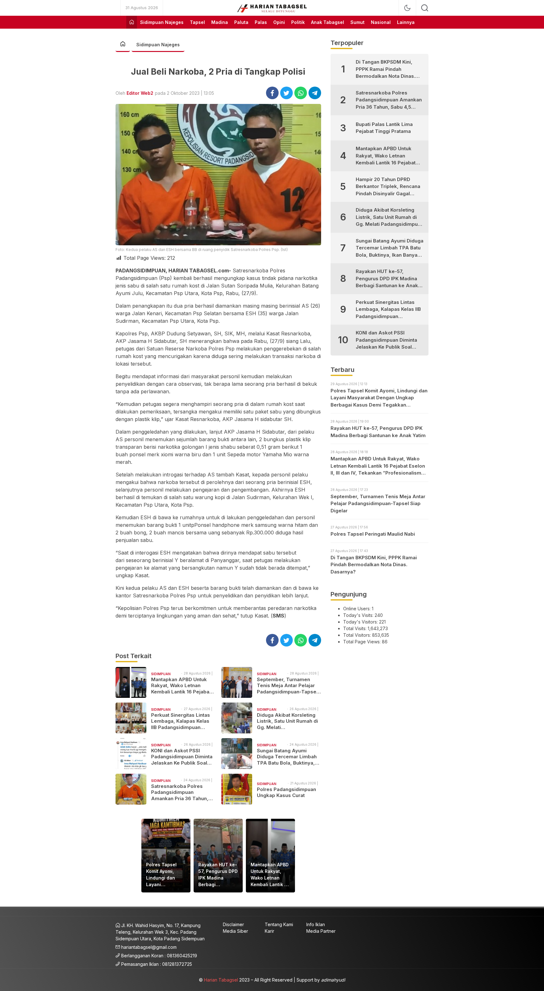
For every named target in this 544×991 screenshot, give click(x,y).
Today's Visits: (359, 615)
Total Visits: (355, 628)
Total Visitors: (357, 635)
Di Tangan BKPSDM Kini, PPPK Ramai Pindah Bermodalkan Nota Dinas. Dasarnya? (385, 69)
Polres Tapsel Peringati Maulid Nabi (373, 534)
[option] (166, 855)
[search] (424, 8)
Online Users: (357, 608)
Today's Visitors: (361, 621)
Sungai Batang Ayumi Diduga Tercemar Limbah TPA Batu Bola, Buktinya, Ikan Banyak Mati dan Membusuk (287, 757)
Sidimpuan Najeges (158, 44)
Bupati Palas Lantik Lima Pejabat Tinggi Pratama (384, 127)
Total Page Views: (362, 641)
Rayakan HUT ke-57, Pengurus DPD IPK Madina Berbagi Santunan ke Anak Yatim (218, 875)
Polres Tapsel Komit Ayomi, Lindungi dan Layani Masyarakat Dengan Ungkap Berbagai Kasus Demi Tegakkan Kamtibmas (164, 875)
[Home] (131, 22)
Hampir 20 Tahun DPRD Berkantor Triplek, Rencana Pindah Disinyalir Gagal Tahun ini (388, 186)
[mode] (407, 8)
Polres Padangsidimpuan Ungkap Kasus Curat (286, 792)
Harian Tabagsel (221, 979)
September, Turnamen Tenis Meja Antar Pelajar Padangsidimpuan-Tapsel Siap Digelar (287, 685)
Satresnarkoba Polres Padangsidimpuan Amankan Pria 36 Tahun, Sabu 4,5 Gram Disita (179, 792)
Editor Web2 (140, 93)
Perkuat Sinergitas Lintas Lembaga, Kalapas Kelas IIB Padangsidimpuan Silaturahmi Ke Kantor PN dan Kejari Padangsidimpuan (180, 721)
